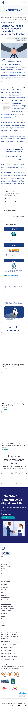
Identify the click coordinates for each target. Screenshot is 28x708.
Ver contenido (4, 370)
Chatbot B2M (4, 638)
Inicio (2, 17)
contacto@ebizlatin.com (10, 653)
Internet (23, 38)
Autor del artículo (12, 195)
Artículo (7, 17)
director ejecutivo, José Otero (15, 72)
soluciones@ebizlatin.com (11, 636)
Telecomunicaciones (21, 40)
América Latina (16, 38)
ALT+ (9, 38)
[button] (22, 2)
